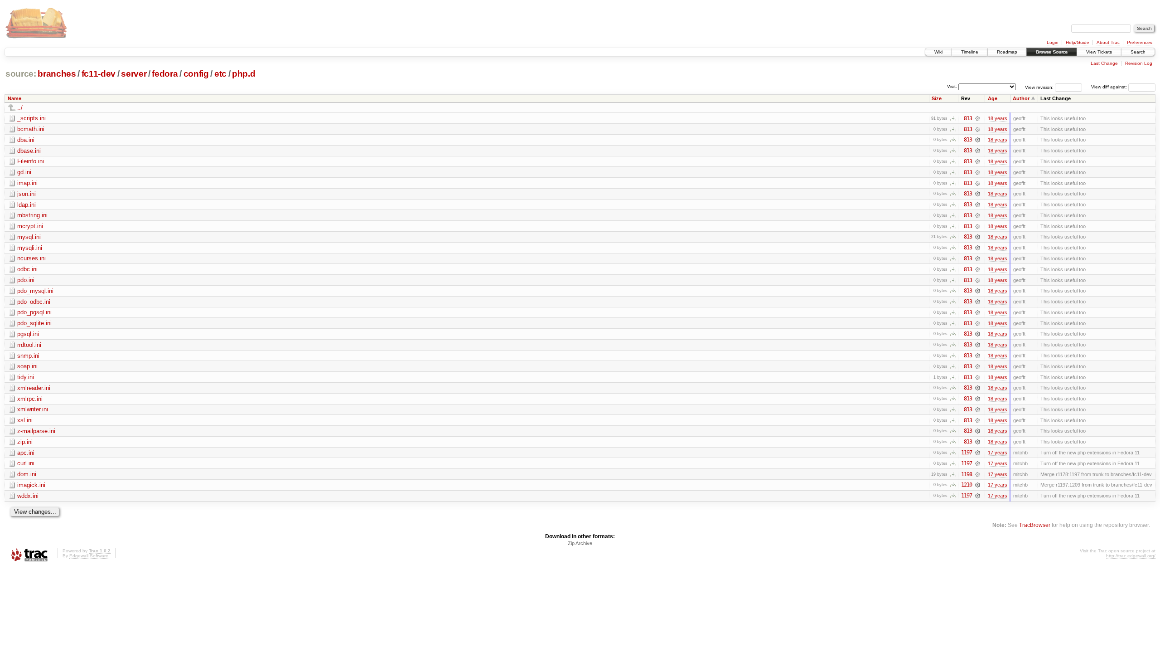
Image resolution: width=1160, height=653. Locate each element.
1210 (966, 485)
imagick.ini (31, 485)
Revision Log (1138, 63)
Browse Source (1052, 51)
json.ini (26, 193)
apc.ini (25, 452)
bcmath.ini (30, 129)
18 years (997, 118)
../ (20, 107)
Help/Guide (1077, 42)
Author (1021, 98)
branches (57, 73)
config (196, 73)
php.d (243, 73)
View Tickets (1099, 51)
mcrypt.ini (30, 226)
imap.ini (27, 183)
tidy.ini (25, 377)
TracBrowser (1034, 525)
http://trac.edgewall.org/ (1130, 555)
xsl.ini (25, 420)
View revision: (1039, 86)
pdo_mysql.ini (35, 291)
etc (220, 73)
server (133, 73)
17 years (997, 452)
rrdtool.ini (29, 344)
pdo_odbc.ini (33, 301)
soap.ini (27, 366)
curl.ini (25, 463)
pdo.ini (25, 280)
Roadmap (1007, 51)
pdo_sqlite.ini (34, 323)
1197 (966, 452)
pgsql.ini (28, 334)
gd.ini (24, 172)
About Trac (1108, 42)
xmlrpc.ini (30, 398)
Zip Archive (580, 543)
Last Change (1104, 63)
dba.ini (25, 139)
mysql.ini (29, 237)
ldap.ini (26, 204)
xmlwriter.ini (32, 409)
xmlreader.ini (33, 388)
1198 (966, 474)
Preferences (1139, 42)
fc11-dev (99, 73)
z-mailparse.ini (36, 431)
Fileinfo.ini (30, 161)
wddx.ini (28, 495)
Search (1138, 51)
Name (14, 98)
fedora (165, 73)
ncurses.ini (31, 258)
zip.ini (25, 442)
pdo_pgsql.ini (34, 312)
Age (992, 98)
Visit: (952, 86)
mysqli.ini (29, 247)
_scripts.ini (31, 118)
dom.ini (26, 474)
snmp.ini (28, 355)
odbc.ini (27, 269)
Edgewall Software (88, 555)
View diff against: (1109, 86)
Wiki (938, 51)
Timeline (969, 51)
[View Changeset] (977, 118)
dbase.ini (29, 150)
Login (1052, 42)
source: (20, 73)
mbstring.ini (32, 215)
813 (968, 118)
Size (937, 98)
